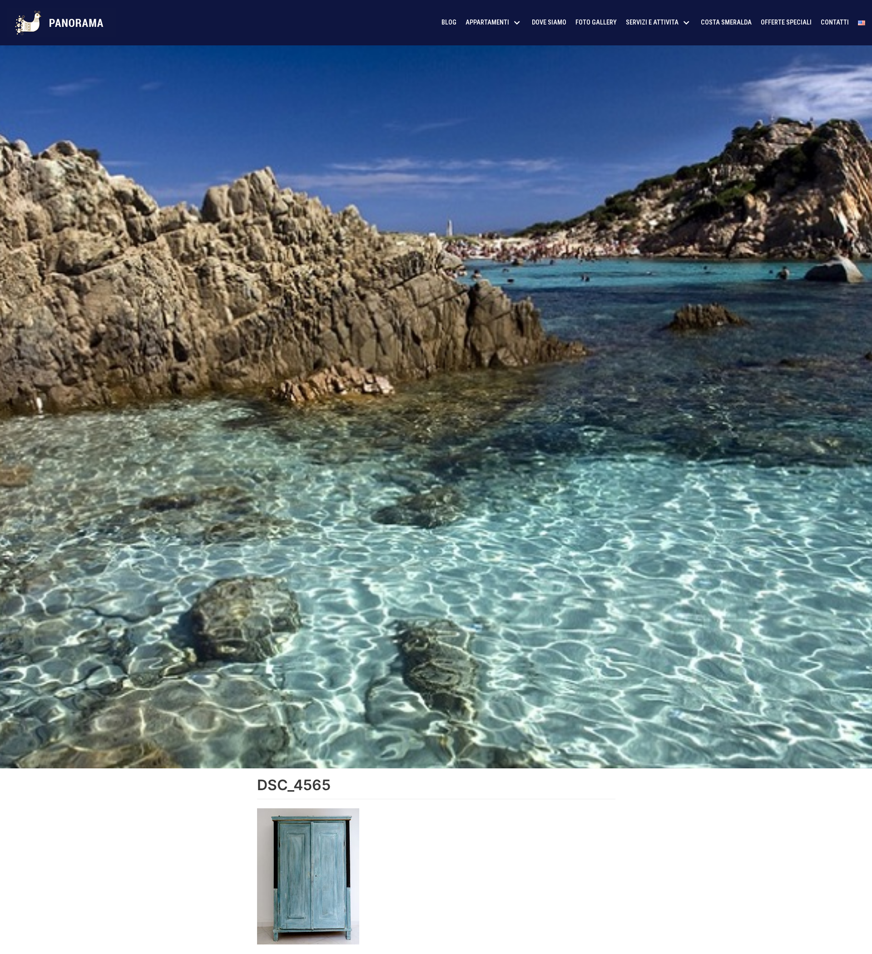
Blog (448, 22)
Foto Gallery (596, 22)
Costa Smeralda (726, 22)
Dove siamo (549, 22)
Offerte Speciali (786, 22)
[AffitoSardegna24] (61, 22)
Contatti (835, 22)
